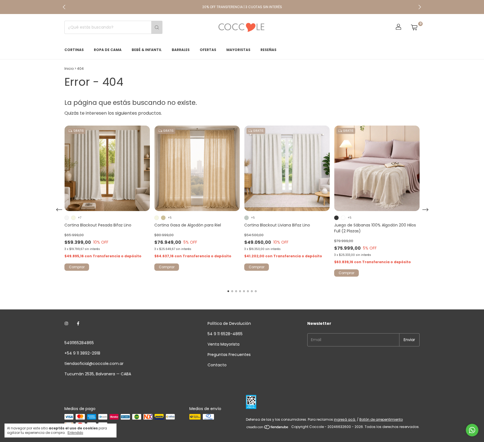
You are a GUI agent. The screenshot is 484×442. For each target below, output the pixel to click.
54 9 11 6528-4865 (225, 334)
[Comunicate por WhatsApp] (472, 430)
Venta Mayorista (223, 344)
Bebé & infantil (147, 49)
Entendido (75, 433)
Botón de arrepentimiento (381, 419)
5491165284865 (79, 343)
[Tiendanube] (267, 428)
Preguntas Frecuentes (229, 354)
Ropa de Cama (108, 49)
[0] (414, 27)
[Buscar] (156, 27)
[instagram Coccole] (66, 324)
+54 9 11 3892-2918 (82, 353)
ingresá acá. (345, 419)
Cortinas (74, 49)
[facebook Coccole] (78, 324)
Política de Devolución (229, 323)
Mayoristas (238, 49)
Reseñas (268, 49)
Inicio (69, 68)
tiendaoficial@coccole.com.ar (94, 363)
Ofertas (208, 49)
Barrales (181, 49)
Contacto (217, 365)
